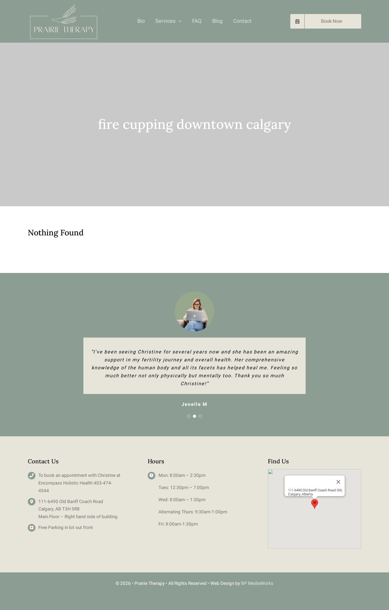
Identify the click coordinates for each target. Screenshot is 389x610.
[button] (314, 504)
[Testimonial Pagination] (188, 416)
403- (98, 483)
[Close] (338, 482)
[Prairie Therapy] (63, 5)
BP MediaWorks (257, 583)
